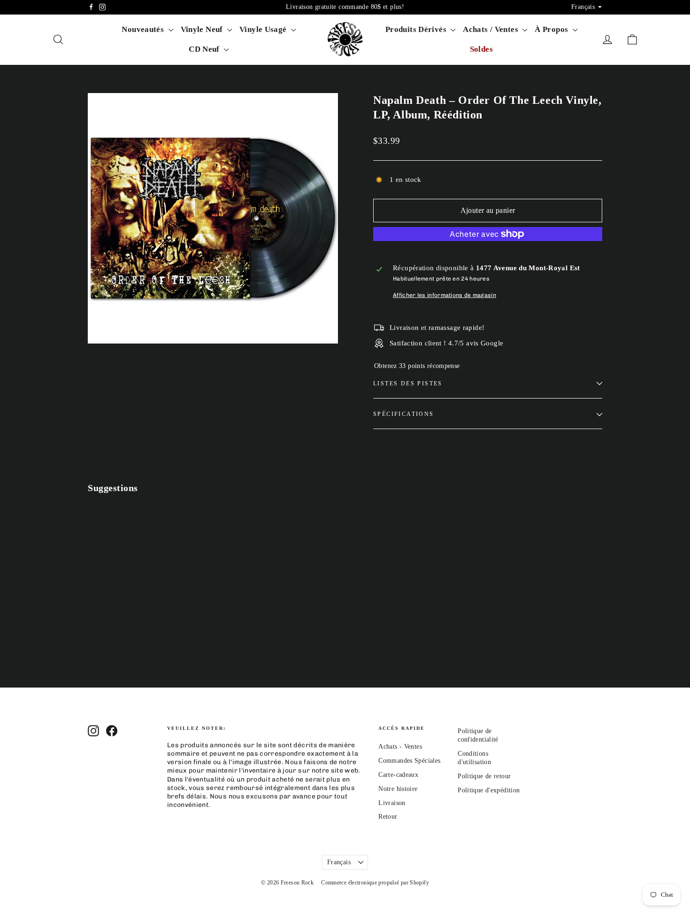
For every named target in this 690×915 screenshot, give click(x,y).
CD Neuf (205, 49)
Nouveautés (144, 29)
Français (339, 862)
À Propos (552, 29)
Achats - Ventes (400, 746)
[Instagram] (102, 7)
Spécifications (403, 414)
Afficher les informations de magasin (444, 295)
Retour (387, 816)
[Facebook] (91, 7)
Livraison (391, 802)
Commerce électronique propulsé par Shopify (375, 882)
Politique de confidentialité (478, 735)
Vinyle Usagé (264, 29)
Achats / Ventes (491, 29)
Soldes (481, 49)
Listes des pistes (408, 383)
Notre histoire (397, 788)
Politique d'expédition (489, 790)
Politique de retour (484, 776)
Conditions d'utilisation (474, 758)
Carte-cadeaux (398, 774)
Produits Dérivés (416, 29)
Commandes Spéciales (409, 760)
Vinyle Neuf (203, 29)
